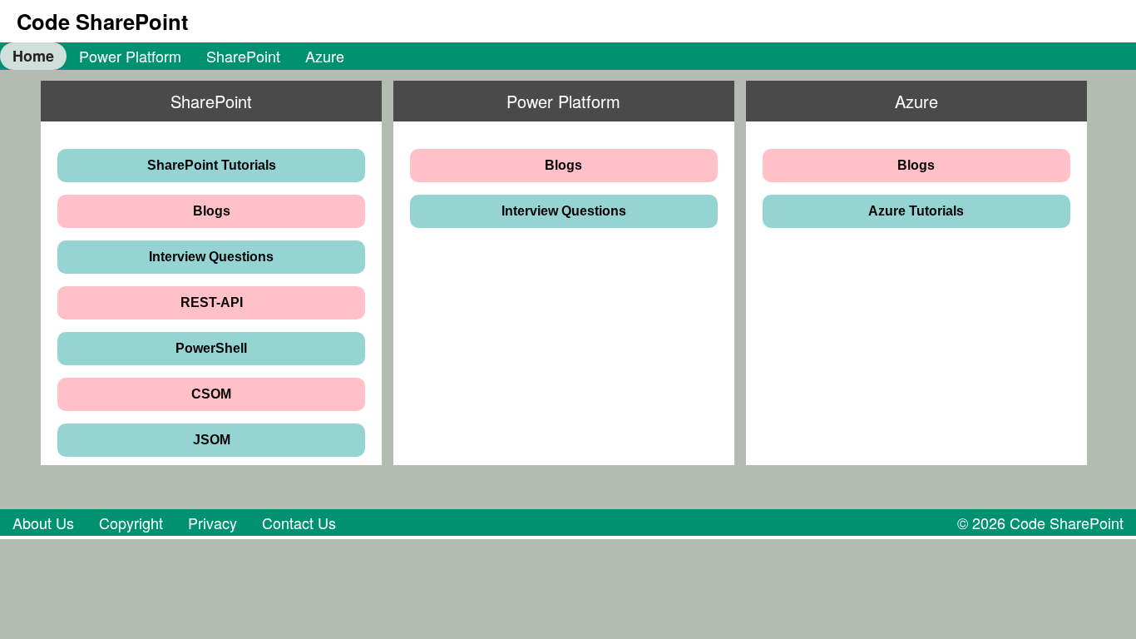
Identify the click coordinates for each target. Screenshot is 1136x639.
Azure (324, 56)
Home (33, 56)
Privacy (212, 522)
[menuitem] (33, 55)
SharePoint (243, 56)
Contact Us (299, 522)
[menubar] (178, 55)
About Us (43, 522)
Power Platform (130, 56)
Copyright (131, 522)
